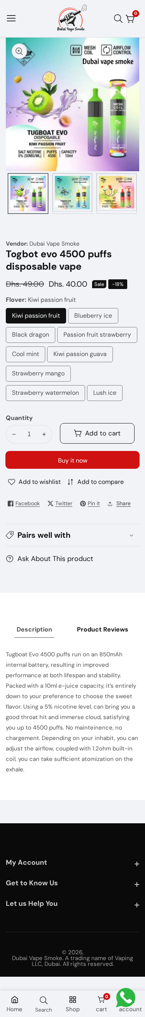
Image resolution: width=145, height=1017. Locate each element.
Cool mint (25, 356)
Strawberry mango (41, 375)
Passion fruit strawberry (97, 336)
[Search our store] (120, 18)
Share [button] (123, 503)
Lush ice (105, 395)
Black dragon (31, 336)
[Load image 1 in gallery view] (28, 193)
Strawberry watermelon (45, 395)
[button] (72, 535)
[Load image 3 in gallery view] (116, 193)
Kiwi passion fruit (36, 317)
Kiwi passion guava (80, 356)
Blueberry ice (96, 317)
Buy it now (72, 460)
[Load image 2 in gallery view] (72, 193)
